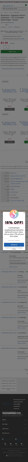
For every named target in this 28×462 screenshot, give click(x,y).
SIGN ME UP (14, 245)
